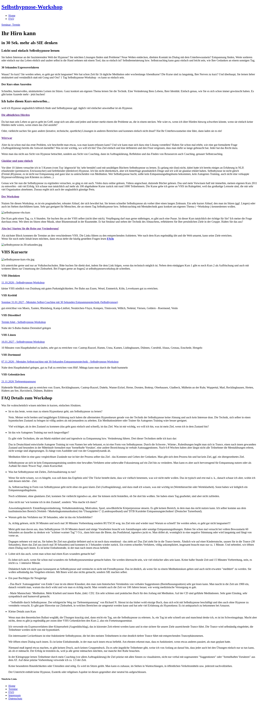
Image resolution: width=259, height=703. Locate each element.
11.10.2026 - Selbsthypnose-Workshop (23, 282)
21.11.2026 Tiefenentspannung (18, 381)
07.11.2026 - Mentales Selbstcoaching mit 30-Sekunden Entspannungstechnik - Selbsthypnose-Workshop (60, 361)
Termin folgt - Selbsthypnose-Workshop (23, 322)
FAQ (11, 18)
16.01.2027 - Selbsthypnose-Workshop (23, 341)
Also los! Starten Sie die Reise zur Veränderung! (30, 228)
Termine (13, 689)
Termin (10, 24)
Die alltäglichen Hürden (15, 114)
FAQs (110, 238)
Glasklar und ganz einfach (17, 160)
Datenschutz (15, 698)
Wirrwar (6, 137)
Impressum (14, 695)
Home (11, 15)
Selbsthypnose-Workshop (32, 7)
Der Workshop (10, 196)
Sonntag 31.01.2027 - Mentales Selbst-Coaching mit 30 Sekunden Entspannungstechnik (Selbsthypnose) (59, 302)
